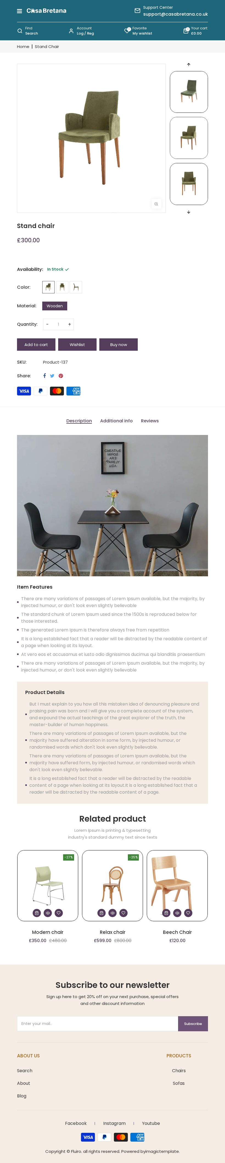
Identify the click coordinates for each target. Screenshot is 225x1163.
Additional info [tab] (116, 421)
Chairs (179, 1071)
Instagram (114, 1123)
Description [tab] (79, 421)
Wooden (55, 306)
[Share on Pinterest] (61, 375)
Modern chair (47, 932)
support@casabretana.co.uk (175, 14)
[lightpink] (62, 287)
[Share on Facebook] (44, 375)
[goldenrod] (48, 287)
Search (24, 1071)
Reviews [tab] (150, 421)
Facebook (76, 1123)
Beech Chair (177, 932)
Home (23, 46)
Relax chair (112, 932)
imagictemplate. (162, 1151)
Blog (21, 1096)
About (23, 1083)
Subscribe (193, 1023)
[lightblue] (76, 287)
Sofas (179, 1083)
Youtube (151, 1123)
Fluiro (76, 1151)
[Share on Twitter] (52, 375)
